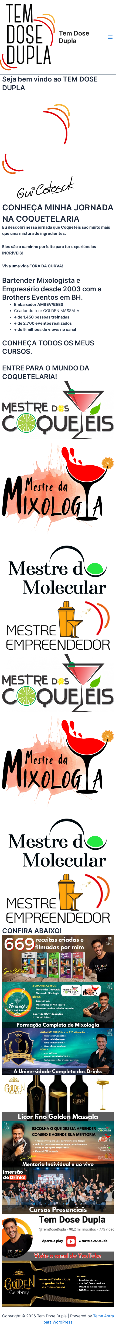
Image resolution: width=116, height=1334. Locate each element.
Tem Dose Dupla (74, 37)
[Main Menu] (110, 37)
